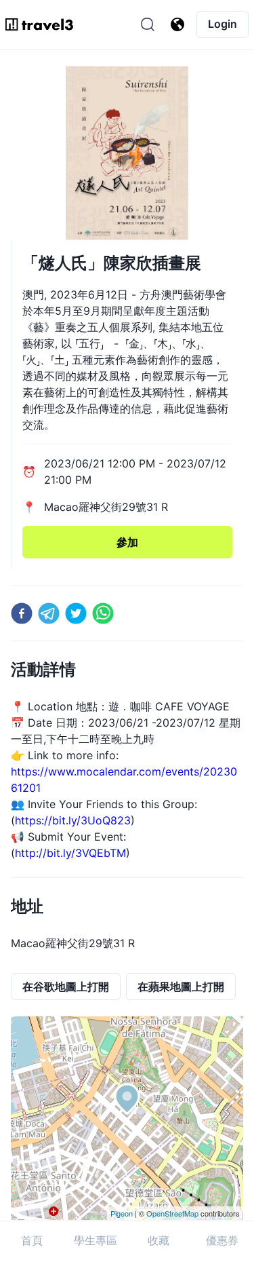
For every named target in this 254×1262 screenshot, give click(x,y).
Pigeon (121, 1213)
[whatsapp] (103, 613)
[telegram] (49, 613)
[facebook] (22, 613)
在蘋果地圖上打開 (180, 986)
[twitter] (76, 613)
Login (222, 24)
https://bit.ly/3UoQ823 (73, 820)
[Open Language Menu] (177, 24)
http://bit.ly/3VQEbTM (70, 853)
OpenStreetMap (172, 1213)
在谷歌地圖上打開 (65, 986)
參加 (127, 542)
